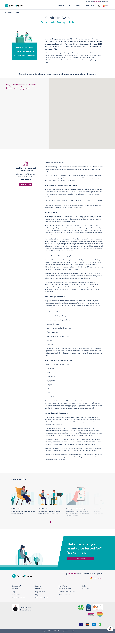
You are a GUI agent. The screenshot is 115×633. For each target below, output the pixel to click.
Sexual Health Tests (65, 589)
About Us (15, 589)
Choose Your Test (64, 595)
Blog (13, 592)
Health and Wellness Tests (67, 592)
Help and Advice (40, 592)
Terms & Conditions (18, 598)
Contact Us (38, 589)
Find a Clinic (85, 589)
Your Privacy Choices (41, 598)
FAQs (36, 595)
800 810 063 (97, 1)
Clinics (70, 6)
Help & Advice (89, 6)
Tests (78, 6)
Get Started (60, 6)
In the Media (16, 595)
